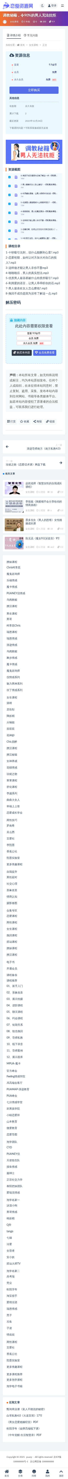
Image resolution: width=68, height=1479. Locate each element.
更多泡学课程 (14, 1380)
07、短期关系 (15, 1025)
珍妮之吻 (12, 774)
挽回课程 (12, 935)
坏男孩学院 (13, 1108)
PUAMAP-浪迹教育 (18, 1089)
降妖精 (11, 716)
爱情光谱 (12, 1302)
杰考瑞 (11, 1276)
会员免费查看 (46, 352)
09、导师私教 (15, 1037)
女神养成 (12, 761)
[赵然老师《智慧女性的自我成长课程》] (14, 488)
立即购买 (34, 90)
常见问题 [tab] (32, 35)
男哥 (9, 619)
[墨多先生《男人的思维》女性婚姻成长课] (14, 524)
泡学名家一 (13, 1200)
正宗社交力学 (14, 1179)
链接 (52, 421)
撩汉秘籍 (12, 754)
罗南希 (11, 825)
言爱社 (11, 838)
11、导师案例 (15, 1050)
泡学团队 (12, 1142)
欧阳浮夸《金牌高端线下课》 (24, 1428)
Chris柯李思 (13, 567)
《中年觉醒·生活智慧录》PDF (24, 1435)
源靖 (9, 703)
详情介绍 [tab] (15, 35)
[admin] (5, 22)
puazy (29, 1457)
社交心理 (12, 884)
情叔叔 (11, 1334)
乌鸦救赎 (12, 600)
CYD (9, 1147)
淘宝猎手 (12, 1296)
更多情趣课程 (14, 864)
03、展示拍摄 (15, 999)
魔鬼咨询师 (13, 574)
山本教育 (12, 1121)
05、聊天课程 (15, 1012)
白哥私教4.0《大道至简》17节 (24, 1415)
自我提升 (12, 872)
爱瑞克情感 (13, 1192)
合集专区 (12, 910)
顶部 (61, 1476)
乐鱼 (9, 1321)
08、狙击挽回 (15, 1031)
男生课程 (12, 613)
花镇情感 (12, 767)
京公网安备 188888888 (42, 1461)
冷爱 (9, 1244)
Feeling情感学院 (16, 1076)
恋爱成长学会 (14, 813)
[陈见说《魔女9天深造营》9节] (14, 543)
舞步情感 (12, 658)
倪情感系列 (13, 677)
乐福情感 (12, 580)
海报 (39, 421)
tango (10, 1231)
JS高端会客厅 (14, 1083)
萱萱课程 (12, 780)
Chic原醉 (12, 742)
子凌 (9, 1328)
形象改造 (12, 890)
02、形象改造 (15, 992)
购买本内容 (23, 352)
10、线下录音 (15, 1044)
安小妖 (11, 1257)
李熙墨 (11, 845)
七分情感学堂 (14, 1102)
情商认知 (12, 896)
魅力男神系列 (14, 683)
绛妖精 (11, 1218)
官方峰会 (12, 1071)
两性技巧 (12, 820)
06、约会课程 (15, 1018)
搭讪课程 (12, 942)
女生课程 (14, 22)
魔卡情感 (12, 587)
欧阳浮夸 (12, 1289)
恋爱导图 (12, 1134)
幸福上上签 (13, 806)
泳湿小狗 (12, 1205)
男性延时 (12, 877)
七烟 (9, 1238)
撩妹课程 (12, 562)
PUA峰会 (12, 1096)
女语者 (11, 1250)
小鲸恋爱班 (13, 1115)
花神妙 (11, 735)
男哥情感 (12, 1212)
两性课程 (12, 922)
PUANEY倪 (13, 1154)
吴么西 (11, 832)
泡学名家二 (13, 1271)
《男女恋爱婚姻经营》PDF (22, 1422)
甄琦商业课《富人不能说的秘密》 (26, 1409)
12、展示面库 (15, 1057)
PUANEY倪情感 (16, 593)
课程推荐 (12, 980)
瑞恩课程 (12, 632)
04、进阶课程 (15, 1005)
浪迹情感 (12, 645)
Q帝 (9, 1225)
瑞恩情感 (12, 638)
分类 (20, 1476)
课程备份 (12, 975)
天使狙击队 (13, 1160)
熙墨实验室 (13, 858)
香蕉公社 (12, 851)
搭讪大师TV (14, 1263)
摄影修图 (12, 903)
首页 (22, 45)
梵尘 (9, 1283)
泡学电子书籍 (14, 1386)
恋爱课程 (12, 916)
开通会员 (12, 968)
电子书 (11, 962)
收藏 (26, 421)
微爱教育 (12, 1128)
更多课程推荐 (14, 1374)
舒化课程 (12, 787)
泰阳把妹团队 (14, 1186)
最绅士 (11, 1173)
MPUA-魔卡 (14, 1063)
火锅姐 (11, 722)
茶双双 (11, 729)
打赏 (13, 421)
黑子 (9, 1315)
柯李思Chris (13, 625)
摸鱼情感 (12, 1167)
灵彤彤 (11, 709)
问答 (34, 1476)
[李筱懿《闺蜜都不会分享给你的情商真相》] (14, 506)
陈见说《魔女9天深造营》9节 (43, 538)
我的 (47, 1476)
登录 (53, 5)
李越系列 (12, 793)
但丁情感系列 (14, 690)
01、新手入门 (15, 986)
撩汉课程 (12, 606)
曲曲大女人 (13, 800)
